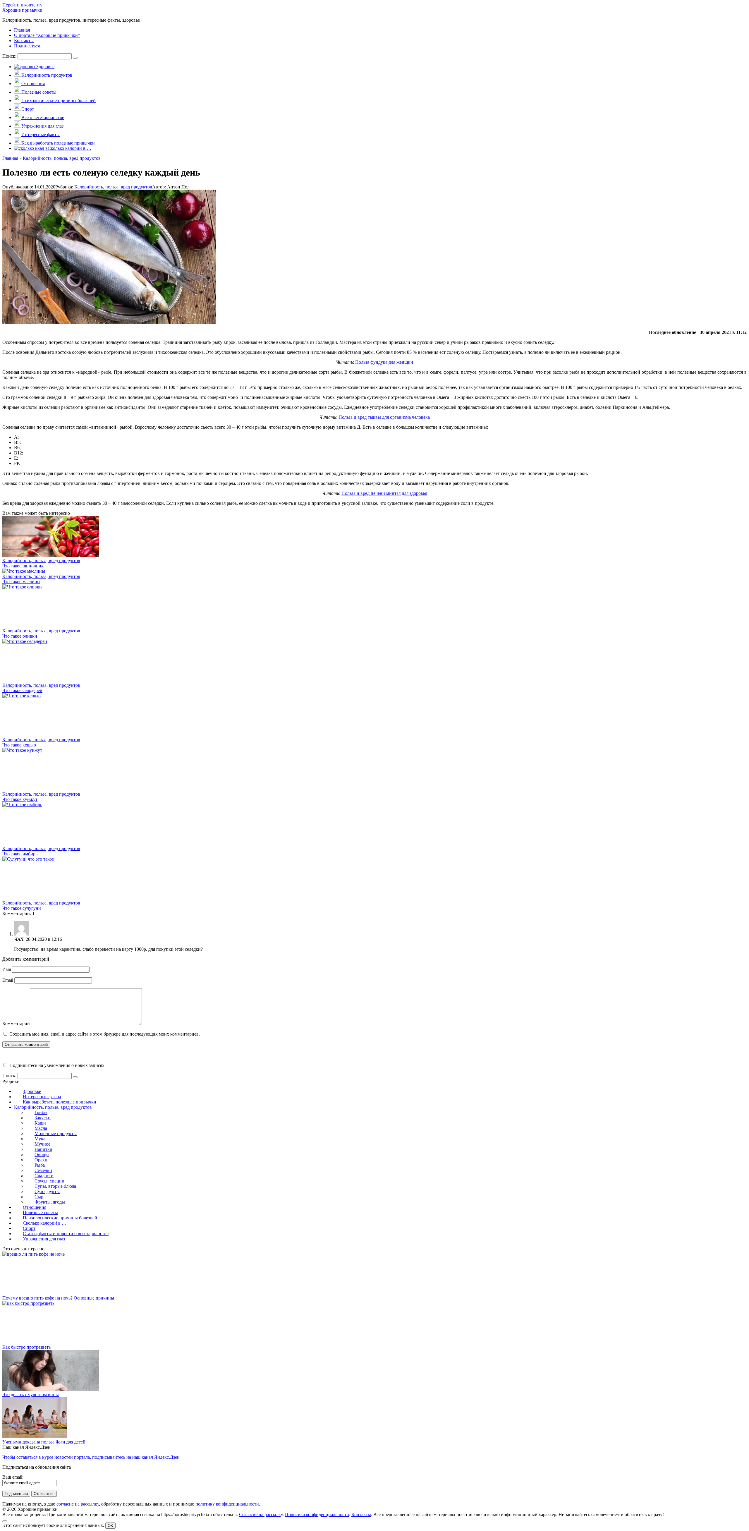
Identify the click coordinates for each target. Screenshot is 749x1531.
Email (7, 980)
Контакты (361, 1514)
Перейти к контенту (22, 4)
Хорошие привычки (22, 10)
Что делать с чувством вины (30, 1394)
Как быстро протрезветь (26, 1347)
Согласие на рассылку (261, 1514)
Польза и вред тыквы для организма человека (384, 417)
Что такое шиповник (23, 565)
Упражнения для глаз (44, 1238)
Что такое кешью (19, 744)
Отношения (34, 1207)
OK (110, 1525)
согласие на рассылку (77, 1503)
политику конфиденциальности (227, 1503)
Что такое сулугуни (21, 908)
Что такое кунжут (19, 799)
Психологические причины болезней (60, 1217)
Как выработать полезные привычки (59, 1101)
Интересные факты (42, 1096)
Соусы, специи (49, 1180)
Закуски (43, 1117)
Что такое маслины (21, 581)
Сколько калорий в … (44, 1223)
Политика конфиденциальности (317, 1514)
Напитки (43, 1149)
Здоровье (32, 1091)
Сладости (44, 1175)
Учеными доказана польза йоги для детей (43, 1441)
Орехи (41, 1159)
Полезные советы (40, 1212)
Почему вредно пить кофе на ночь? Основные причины (58, 1297)
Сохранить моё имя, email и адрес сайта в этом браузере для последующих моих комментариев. (104, 1033)
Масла (41, 1128)
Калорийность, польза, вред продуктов (113, 186)
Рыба (40, 1165)
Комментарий (16, 1023)
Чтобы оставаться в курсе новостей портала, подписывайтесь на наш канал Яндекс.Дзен (91, 1457)
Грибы (41, 1112)
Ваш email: (12, 1477)
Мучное (42, 1144)
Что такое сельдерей (22, 690)
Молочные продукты (56, 1133)
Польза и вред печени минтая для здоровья (384, 493)
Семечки (43, 1170)
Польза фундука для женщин (384, 362)
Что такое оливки (19, 636)
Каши (40, 1122)
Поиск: (10, 56)
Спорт (29, 1228)
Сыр (39, 1196)
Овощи (42, 1154)
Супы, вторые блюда (55, 1186)
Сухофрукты (47, 1191)
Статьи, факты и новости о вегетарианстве (66, 1233)
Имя (6, 969)
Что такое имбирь (19, 853)
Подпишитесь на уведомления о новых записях (56, 1065)
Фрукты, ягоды (50, 1201)
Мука (40, 1138)
